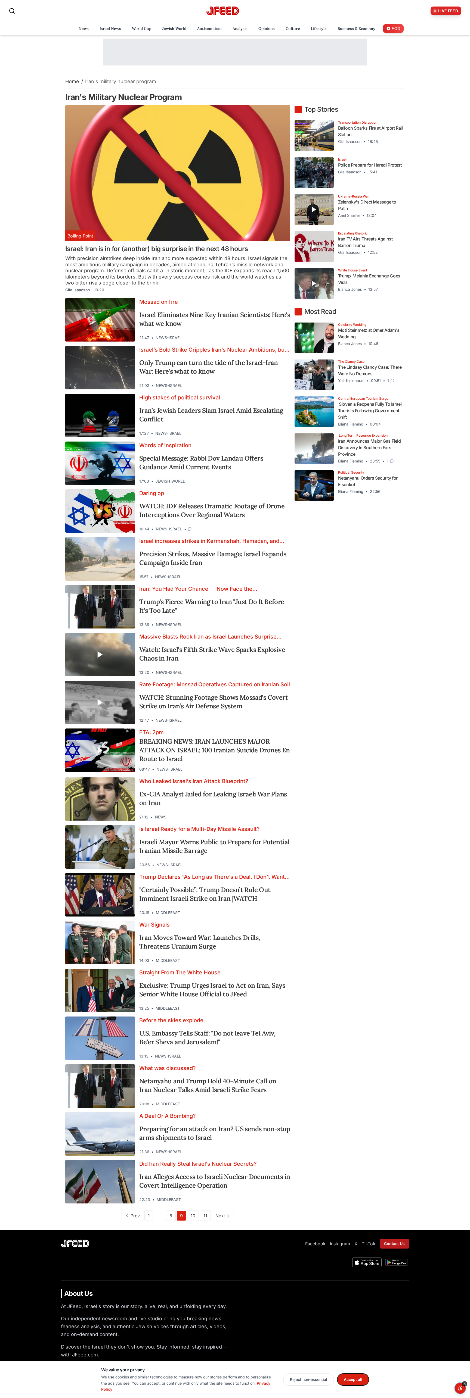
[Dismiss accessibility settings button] (464, 1384)
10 (193, 1215)
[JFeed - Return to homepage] (75, 1243)
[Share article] (282, 338)
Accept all (353, 1379)
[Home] (223, 11)
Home (72, 81)
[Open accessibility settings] (460, 1388)
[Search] (12, 11)
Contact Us (394, 1243)
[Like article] (262, 338)
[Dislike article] (272, 338)
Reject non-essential (308, 1379)
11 (205, 1215)
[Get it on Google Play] (396, 1262)
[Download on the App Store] (367, 1262)
